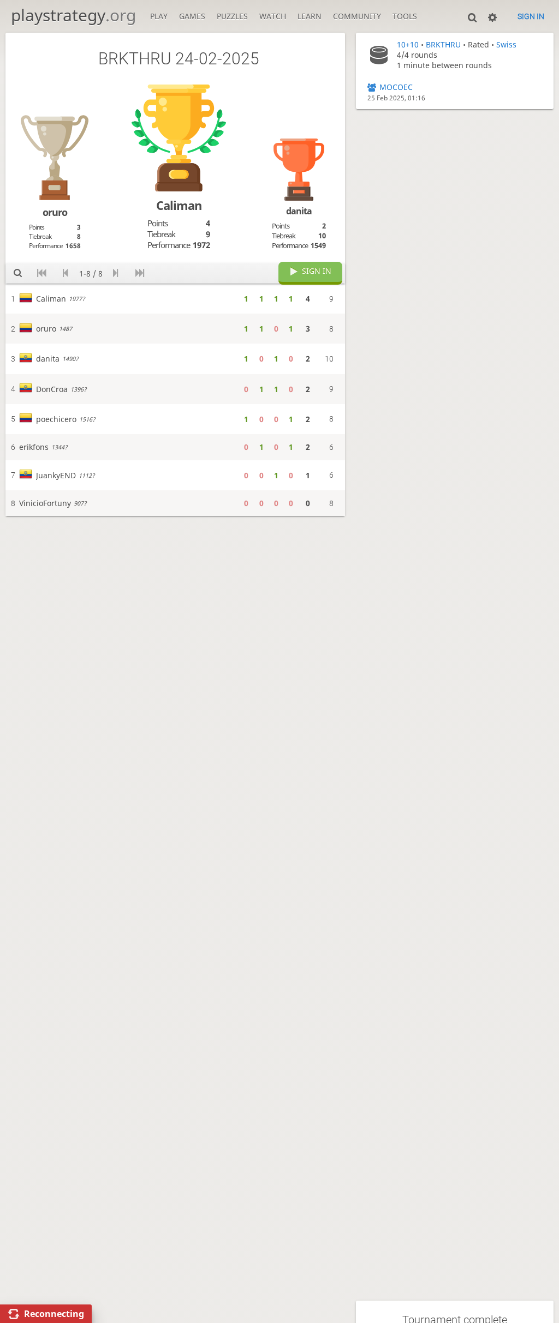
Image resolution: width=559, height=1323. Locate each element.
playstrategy (73, 15)
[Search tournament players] (17, 273)
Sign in (531, 16)
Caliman (178, 205)
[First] (41, 273)
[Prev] (66, 273)
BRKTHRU (443, 44)
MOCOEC (396, 87)
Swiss (506, 44)
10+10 (408, 44)
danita (299, 211)
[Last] (139, 273)
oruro (55, 212)
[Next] (116, 273)
